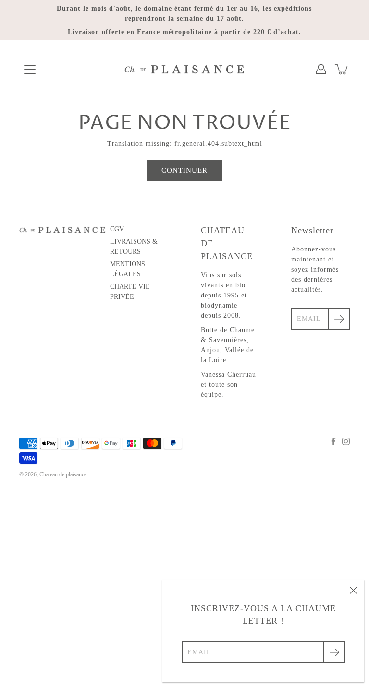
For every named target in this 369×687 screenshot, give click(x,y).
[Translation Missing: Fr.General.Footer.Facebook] (333, 441)
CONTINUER (184, 170)
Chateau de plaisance (62, 474)
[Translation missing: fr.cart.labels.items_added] (342, 69)
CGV (117, 229)
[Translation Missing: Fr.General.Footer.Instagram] (346, 441)
